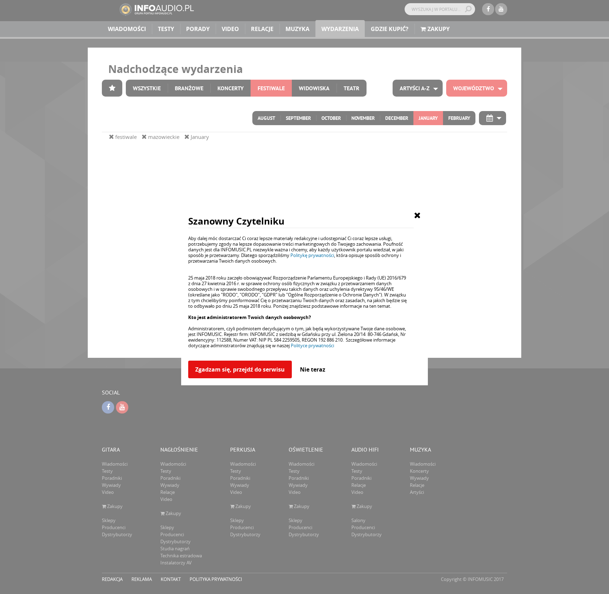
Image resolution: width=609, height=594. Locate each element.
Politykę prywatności (312, 255)
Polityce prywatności (312, 345)
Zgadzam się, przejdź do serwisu (240, 369)
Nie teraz (312, 369)
